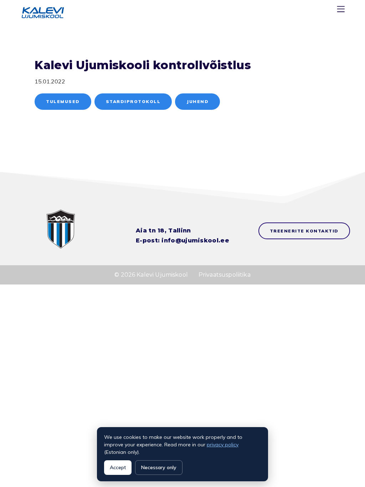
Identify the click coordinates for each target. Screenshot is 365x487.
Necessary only (158, 467)
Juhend (197, 101)
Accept (118, 467)
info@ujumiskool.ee (195, 240)
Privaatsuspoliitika (225, 274)
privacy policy (222, 444)
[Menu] (342, 10)
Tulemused (63, 101)
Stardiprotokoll (133, 101)
